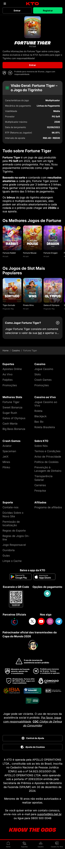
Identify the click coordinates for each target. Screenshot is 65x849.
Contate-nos (10, 507)
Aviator (7, 445)
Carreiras (40, 485)
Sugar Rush (10, 412)
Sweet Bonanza (12, 407)
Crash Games (43, 379)
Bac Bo (38, 421)
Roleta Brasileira (44, 427)
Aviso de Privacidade (47, 456)
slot (40, 157)
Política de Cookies (46, 462)
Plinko (6, 467)
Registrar (48, 10)
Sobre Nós (41, 445)
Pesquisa (40, 490)
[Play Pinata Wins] (32, 290)
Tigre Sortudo (9, 305)
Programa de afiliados (48, 507)
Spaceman (9, 451)
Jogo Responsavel (14, 544)
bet (40, 333)
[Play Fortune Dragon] (53, 237)
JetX (6, 456)
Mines (6, 462)
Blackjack (40, 416)
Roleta (38, 410)
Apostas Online (12, 369)
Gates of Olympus (51, 305)
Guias (6, 555)
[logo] (32, 3)
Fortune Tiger (11, 402)
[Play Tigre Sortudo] (12, 290)
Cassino (16, 350)
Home (6, 350)
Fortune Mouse (29, 253)
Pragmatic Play (8, 309)
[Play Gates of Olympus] (53, 290)
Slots (37, 374)
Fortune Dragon (51, 253)
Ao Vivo (7, 374)
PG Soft (5, 256)
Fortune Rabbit (9, 253)
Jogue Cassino (43, 369)
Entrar (17, 10)
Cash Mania (10, 423)
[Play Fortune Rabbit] (12, 237)
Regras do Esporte (14, 530)
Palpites (8, 379)
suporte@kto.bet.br (49, 814)
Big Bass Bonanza (14, 429)
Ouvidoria (9, 550)
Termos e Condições (47, 451)
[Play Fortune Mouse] (32, 237)
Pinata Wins (28, 305)
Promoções (10, 385)
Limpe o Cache (12, 561)
